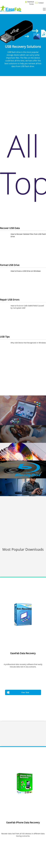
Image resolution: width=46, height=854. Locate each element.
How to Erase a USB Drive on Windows (26, 271)
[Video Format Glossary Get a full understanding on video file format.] (23, 410)
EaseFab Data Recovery (23, 653)
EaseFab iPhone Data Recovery (23, 822)
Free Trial (25, 692)
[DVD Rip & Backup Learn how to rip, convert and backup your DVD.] (23, 434)
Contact (41, 3)
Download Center (30, 3)
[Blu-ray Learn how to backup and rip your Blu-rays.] (23, 469)
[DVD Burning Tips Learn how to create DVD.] (23, 452)
